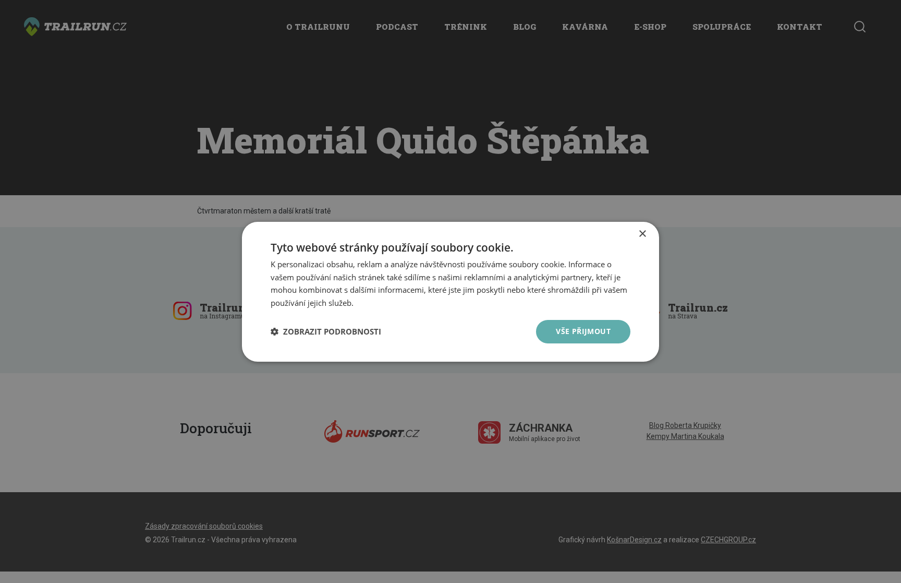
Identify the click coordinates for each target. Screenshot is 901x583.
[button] (326, 331)
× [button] (642, 233)
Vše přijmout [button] (583, 331)
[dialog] (450, 291)
